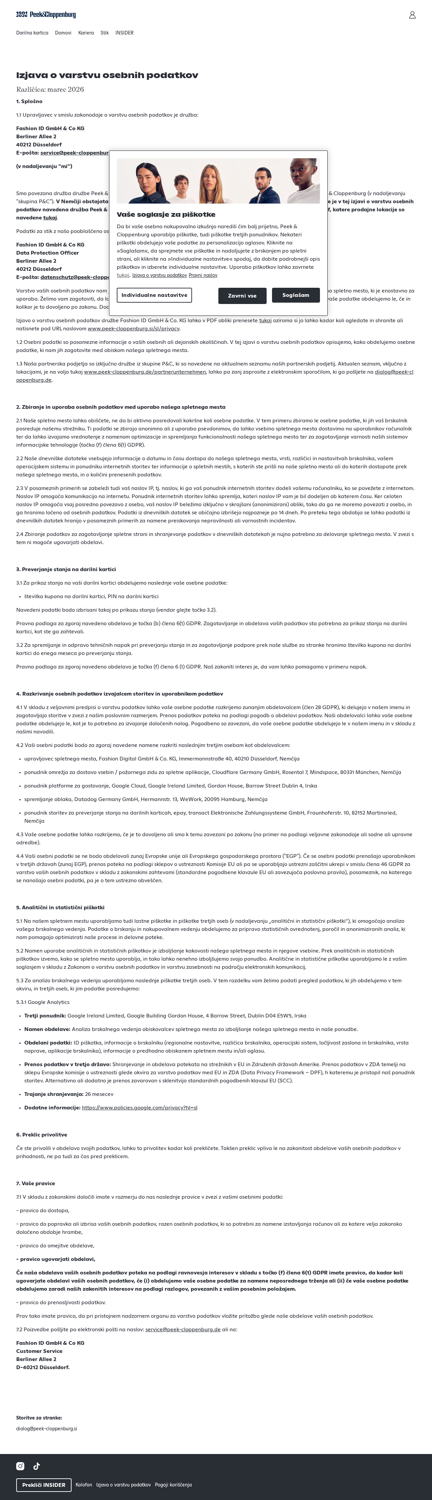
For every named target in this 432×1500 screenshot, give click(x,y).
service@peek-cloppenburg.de (80, 153)
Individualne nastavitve (154, 295)
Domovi (63, 33)
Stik (105, 33)
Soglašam (295, 295)
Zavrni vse (242, 296)
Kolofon (84, 1485)
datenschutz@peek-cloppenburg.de (87, 277)
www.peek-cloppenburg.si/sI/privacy (133, 328)
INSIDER (124, 33)
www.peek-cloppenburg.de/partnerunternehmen (145, 372)
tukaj (50, 217)
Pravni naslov (203, 275)
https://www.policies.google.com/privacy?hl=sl (139, 1107)
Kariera (86, 33)
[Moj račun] (412, 15)
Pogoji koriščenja (173, 1485)
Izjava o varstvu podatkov (123, 1485)
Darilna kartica (32, 33)
